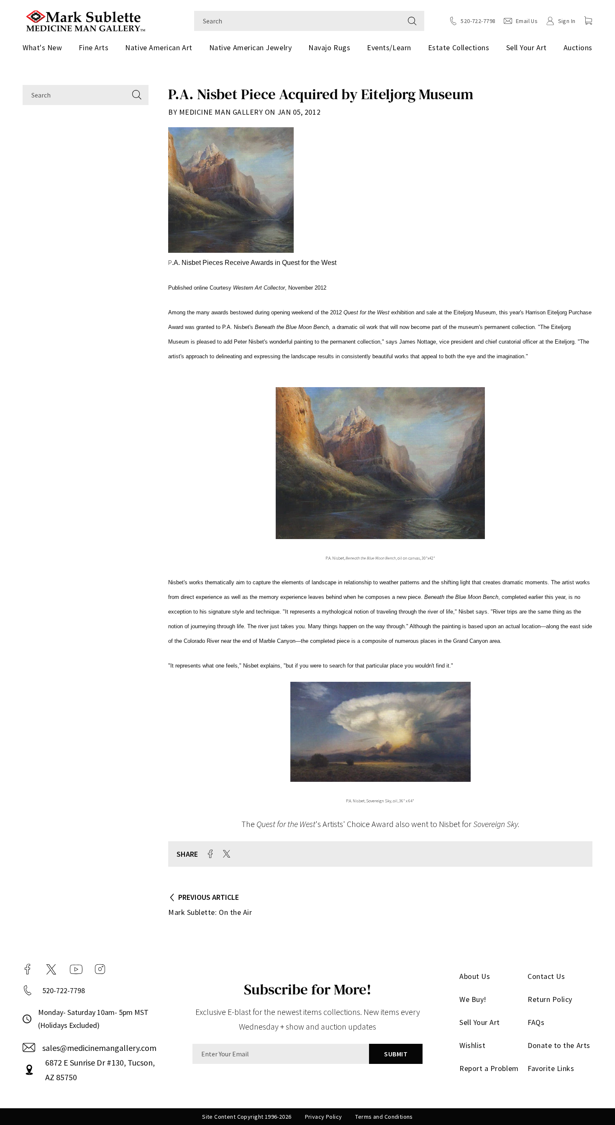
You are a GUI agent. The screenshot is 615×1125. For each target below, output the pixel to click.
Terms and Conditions (384, 1116)
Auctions (578, 47)
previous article (208, 897)
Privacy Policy (323, 1116)
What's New (42, 47)
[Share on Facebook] (210, 854)
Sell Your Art (526, 47)
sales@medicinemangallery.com (99, 1048)
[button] (588, 20)
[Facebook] (28, 969)
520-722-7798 (63, 990)
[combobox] (297, 21)
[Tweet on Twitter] (226, 853)
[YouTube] (76, 969)
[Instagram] (100, 969)
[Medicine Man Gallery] (85, 20)
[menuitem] (45, 47)
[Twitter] (51, 969)
